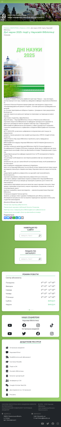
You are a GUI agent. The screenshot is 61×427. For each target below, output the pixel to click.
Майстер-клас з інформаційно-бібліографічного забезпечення (24, 210)
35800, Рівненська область (12, 416)
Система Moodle (16, 362)
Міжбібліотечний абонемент (20, 357)
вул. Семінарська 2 (10, 420)
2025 (28, 28)
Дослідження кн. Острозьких (20, 390)
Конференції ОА (15, 380)
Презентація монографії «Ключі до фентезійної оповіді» (22, 212)
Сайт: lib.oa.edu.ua (39, 416)
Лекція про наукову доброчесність (15, 204)
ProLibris (13, 394)
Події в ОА (13, 366)
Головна (6, 28)
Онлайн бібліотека (17, 371)
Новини (22, 28)
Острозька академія (17, 348)
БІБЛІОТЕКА (14, 28)
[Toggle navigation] (2, 1)
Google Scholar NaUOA (18, 385)
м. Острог (7, 418)
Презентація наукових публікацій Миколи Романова (21, 207)
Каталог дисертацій (17, 376)
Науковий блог (15, 352)
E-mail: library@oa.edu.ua (42, 418)
